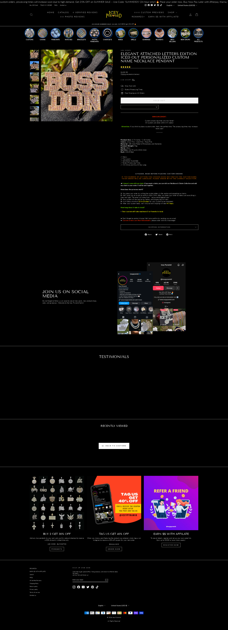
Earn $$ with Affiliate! (163, 16)
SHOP (171, 12)
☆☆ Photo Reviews (72, 16)
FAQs (56, 5)
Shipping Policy (34, 583)
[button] (126, 67)
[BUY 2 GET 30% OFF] (57, 503)
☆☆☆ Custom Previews (149, 12)
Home (51, 12)
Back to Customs (115, 446)
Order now (114, 549)
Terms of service (35, 592)
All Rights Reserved (114, 621)
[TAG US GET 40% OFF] (114, 503)
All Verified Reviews (36, 580)
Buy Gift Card (34, 5)
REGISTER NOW (171, 545)
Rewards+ (138, 16)
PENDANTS (57, 549)
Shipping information (159, 227)
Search (32, 574)
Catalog (63, 12)
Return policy (34, 586)
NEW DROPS (126, 50)
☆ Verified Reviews (85, 12)
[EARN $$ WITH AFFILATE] (171, 503)
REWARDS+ (33, 568)
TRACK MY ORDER (46, 5)
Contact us (63, 5)
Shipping (123, 74)
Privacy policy (34, 589)
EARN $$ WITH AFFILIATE (37, 571)
